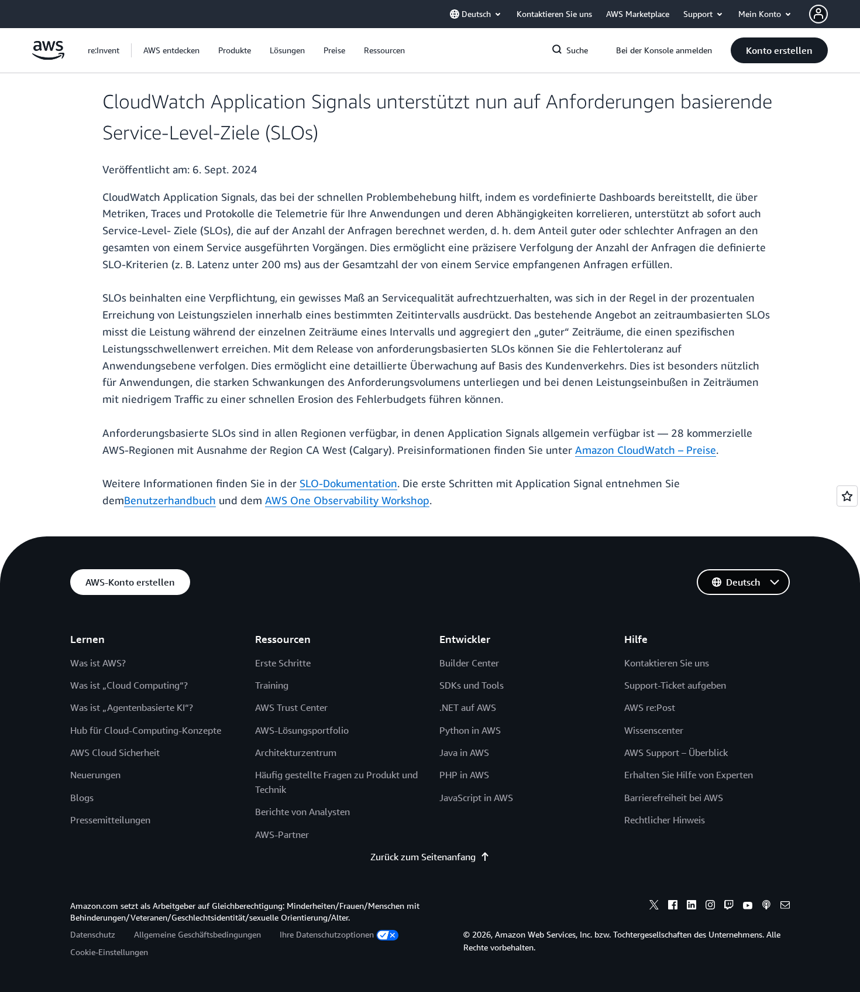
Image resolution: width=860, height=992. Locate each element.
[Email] (785, 906)
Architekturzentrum (295, 752)
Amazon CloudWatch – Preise (645, 449)
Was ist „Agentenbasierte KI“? (131, 707)
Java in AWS (464, 752)
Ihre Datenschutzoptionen (327, 934)
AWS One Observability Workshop (347, 500)
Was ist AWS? (98, 663)
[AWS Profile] (818, 14)
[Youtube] (747, 906)
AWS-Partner (282, 834)
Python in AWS (470, 730)
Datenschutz (92, 934)
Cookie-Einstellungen (109, 952)
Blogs (82, 797)
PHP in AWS (464, 775)
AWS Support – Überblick (676, 752)
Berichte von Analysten (302, 811)
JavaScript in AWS (476, 797)
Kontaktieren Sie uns (666, 663)
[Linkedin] (691, 906)
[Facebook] (672, 906)
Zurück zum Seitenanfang (423, 857)
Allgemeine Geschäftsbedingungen (197, 934)
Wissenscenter (653, 730)
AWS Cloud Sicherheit (115, 752)
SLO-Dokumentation (348, 483)
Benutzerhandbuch (170, 500)
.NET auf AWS (467, 707)
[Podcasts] (766, 906)
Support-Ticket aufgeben (675, 685)
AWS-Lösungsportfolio (302, 730)
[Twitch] (729, 906)
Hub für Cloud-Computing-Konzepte (145, 730)
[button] (171, 50)
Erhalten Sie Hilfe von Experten (688, 775)
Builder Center (469, 663)
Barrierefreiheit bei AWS (673, 797)
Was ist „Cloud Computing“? (129, 685)
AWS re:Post (649, 707)
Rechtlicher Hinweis (664, 820)
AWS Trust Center (291, 707)
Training (271, 685)
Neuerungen (95, 775)
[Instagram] (710, 906)
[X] (654, 906)
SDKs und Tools (471, 685)
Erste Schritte (283, 663)
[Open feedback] (847, 496)
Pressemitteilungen (110, 820)
